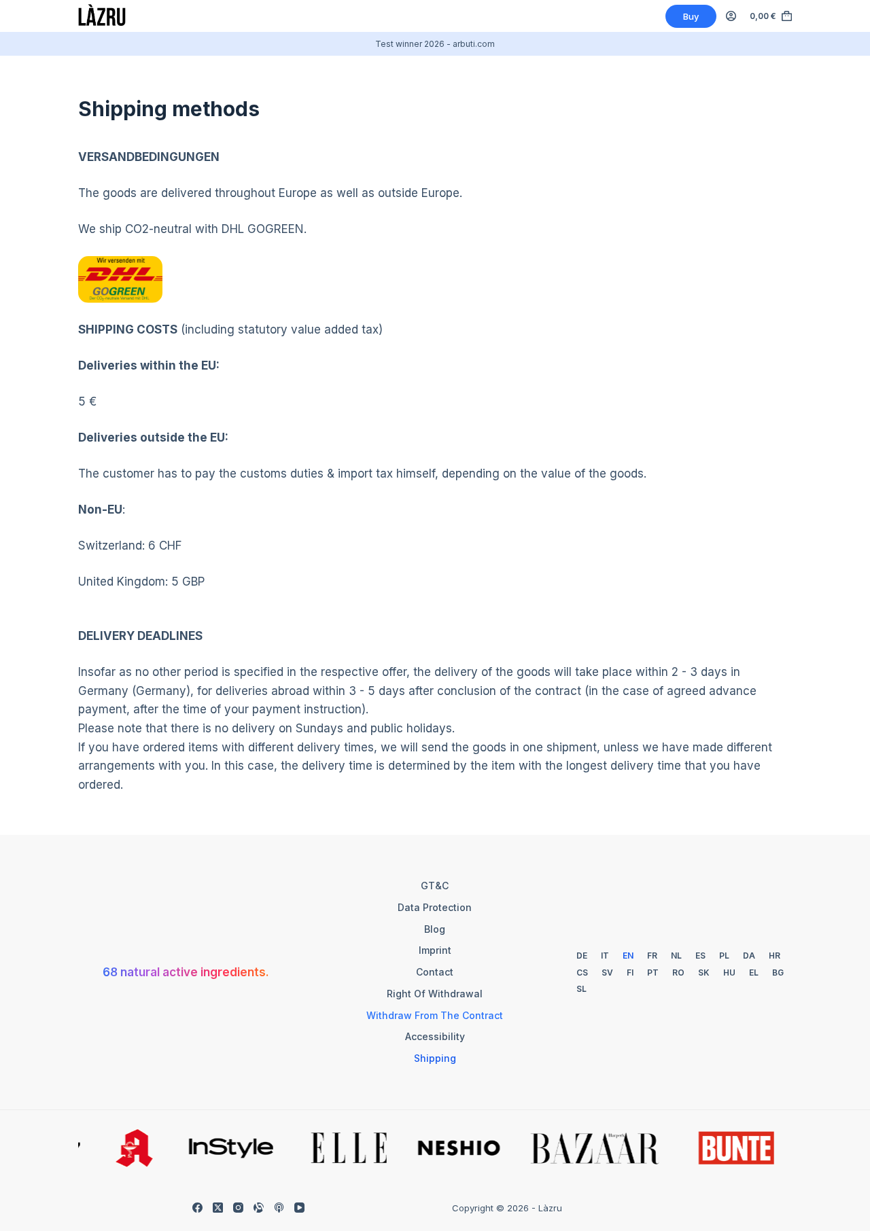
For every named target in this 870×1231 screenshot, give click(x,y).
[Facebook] (197, 1207)
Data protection (435, 907)
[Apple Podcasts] (279, 1207)
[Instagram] (238, 1207)
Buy (691, 16)
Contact (434, 972)
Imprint (435, 950)
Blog (434, 929)
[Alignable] (259, 1207)
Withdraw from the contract (434, 1015)
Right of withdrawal (435, 993)
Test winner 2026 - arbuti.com (435, 44)
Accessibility (435, 1036)
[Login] (731, 16)
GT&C (435, 885)
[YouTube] (299, 1207)
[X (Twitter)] (218, 1207)
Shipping (435, 1058)
